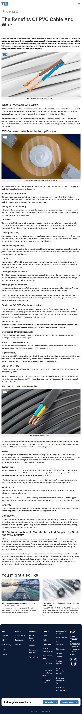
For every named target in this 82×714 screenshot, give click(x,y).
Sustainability (6, 645)
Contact (4, 654)
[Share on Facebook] (3, 12)
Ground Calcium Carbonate (32, 638)
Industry (4, 640)
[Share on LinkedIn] (17, 12)
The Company (20, 635)
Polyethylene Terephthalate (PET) (47, 672)
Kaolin (44, 640)
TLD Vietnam (6, 46)
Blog (3, 649)
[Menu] (79, 3)
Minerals (32, 645)
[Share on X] (7, 12)
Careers (18, 645)
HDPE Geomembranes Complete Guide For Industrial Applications (19, 604)
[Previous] (4, 596)
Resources (19, 640)
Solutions (5, 635)
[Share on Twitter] (10, 12)
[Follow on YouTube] (75, 664)
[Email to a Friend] (13, 12)
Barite (44, 635)
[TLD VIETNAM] (14, 3)
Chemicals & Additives (61, 632)
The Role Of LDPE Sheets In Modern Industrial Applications (60, 604)
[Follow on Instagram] (75, 659)
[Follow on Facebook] (71, 659)
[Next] (78, 596)
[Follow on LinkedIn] (71, 664)
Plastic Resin (33, 657)
